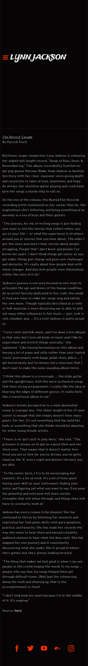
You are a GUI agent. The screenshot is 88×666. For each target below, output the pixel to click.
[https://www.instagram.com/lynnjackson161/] (71, 648)
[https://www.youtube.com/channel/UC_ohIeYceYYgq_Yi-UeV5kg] (44, 648)
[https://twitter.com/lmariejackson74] (30, 648)
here (18, 611)
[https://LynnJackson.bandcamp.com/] (57, 648)
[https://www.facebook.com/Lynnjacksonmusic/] (17, 648)
